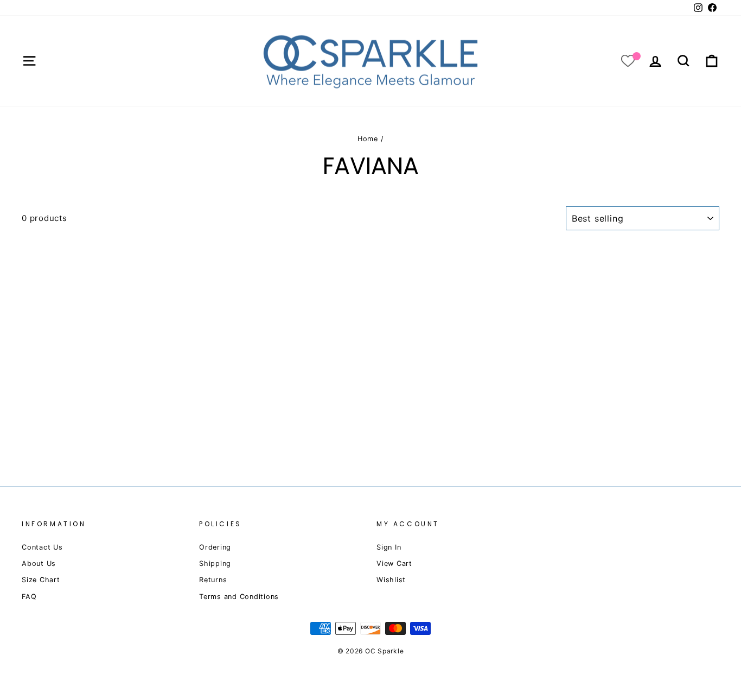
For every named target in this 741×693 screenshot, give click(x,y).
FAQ (29, 597)
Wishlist (391, 580)
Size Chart (41, 580)
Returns (213, 580)
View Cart (394, 563)
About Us (39, 563)
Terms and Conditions (239, 597)
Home (367, 139)
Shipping (215, 563)
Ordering (215, 547)
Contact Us (42, 547)
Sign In (388, 547)
